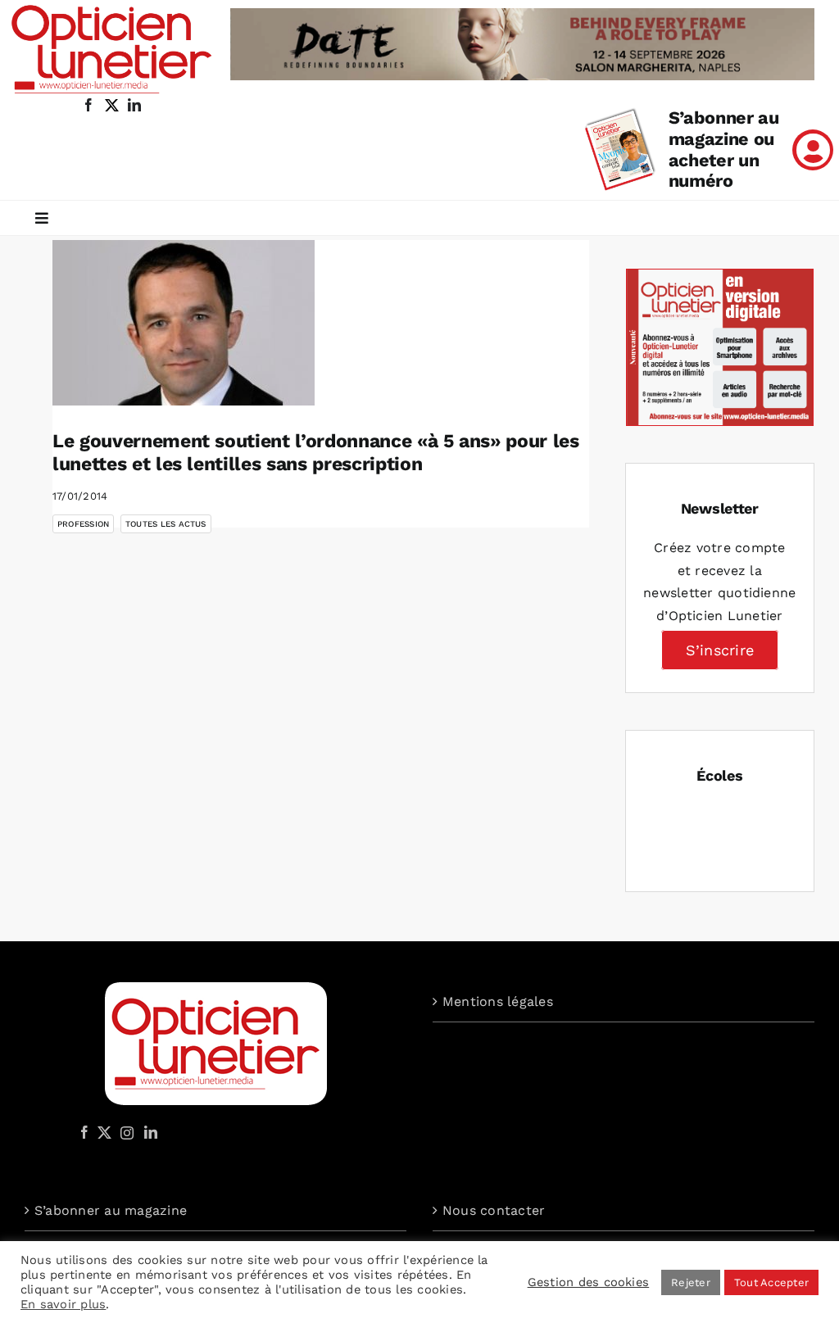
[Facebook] (84, 1132)
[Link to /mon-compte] (812, 149)
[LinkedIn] (150, 1132)
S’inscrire (720, 650)
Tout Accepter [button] (771, 1282)
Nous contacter (493, 1210)
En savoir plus (63, 1304)
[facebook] (88, 104)
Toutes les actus (165, 523)
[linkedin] (134, 104)
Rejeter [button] (690, 1282)
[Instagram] (124, 1132)
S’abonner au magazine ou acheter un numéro (724, 149)
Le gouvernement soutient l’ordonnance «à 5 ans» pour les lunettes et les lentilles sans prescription (315, 452)
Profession (83, 523)
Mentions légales (497, 1001)
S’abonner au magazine (110, 1210)
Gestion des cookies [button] (589, 1282)
